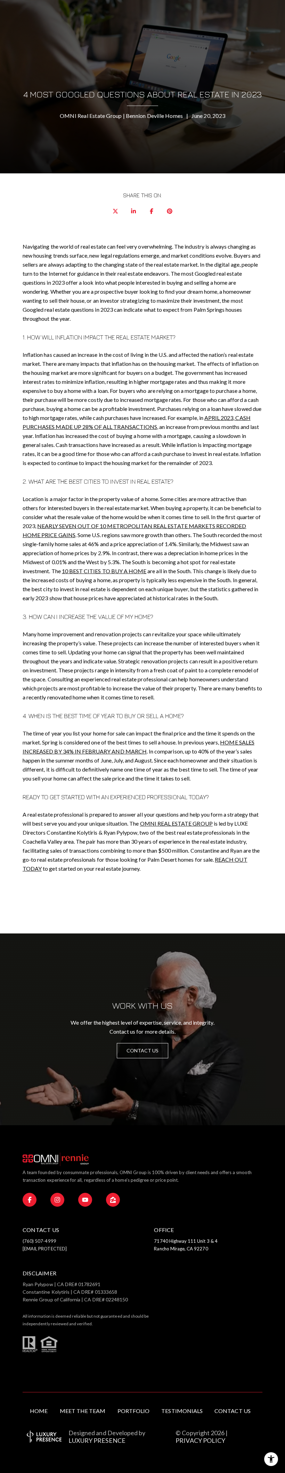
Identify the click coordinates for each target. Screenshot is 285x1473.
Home (39, 1410)
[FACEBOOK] (29, 1200)
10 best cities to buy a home (104, 571)
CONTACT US (232, 1410)
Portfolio (133, 1410)
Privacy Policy (200, 1440)
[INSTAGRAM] (57, 1200)
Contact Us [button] (143, 1050)
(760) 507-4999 (39, 1241)
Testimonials (182, 1410)
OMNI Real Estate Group (176, 823)
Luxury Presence (96, 1440)
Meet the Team (83, 1410)
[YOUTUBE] (85, 1200)
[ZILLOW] (113, 1200)
